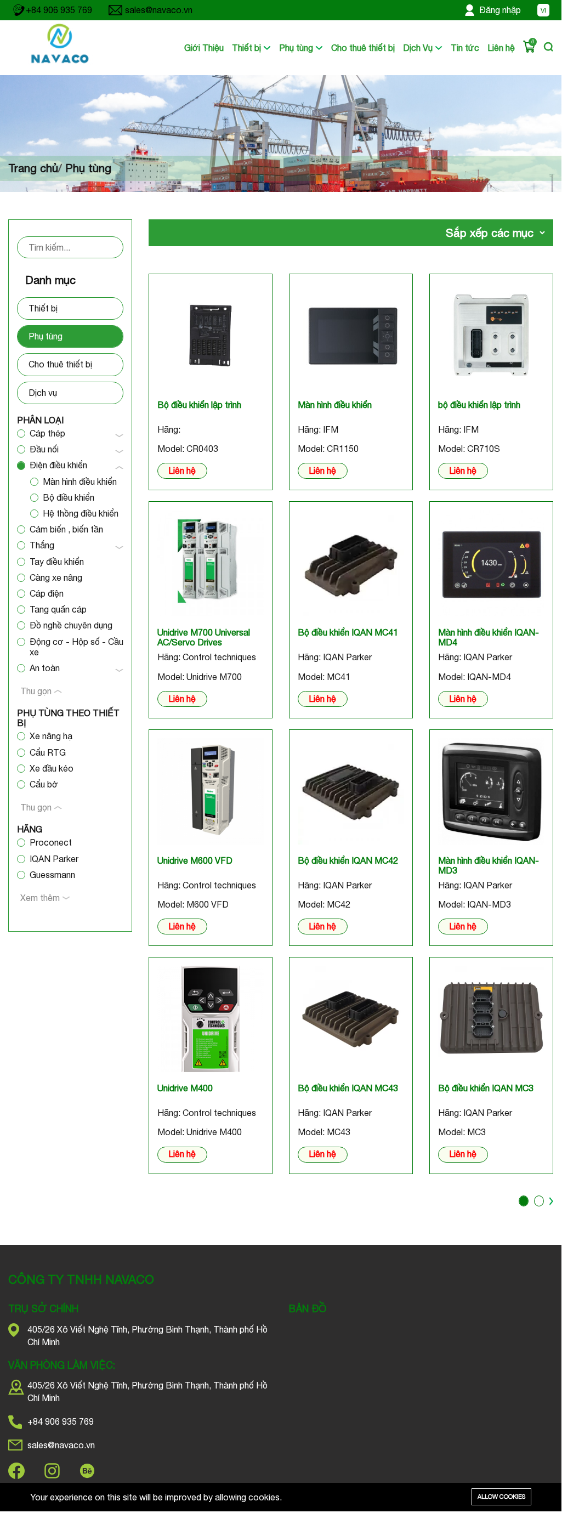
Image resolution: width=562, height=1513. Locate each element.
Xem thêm (41, 898)
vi (543, 10)
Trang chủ (33, 168)
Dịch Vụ (419, 48)
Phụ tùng (297, 48)
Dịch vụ (43, 393)
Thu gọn (37, 691)
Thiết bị (247, 48)
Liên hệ (501, 48)
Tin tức (465, 48)
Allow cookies (501, 1496)
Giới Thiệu (204, 48)
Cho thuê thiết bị (363, 48)
